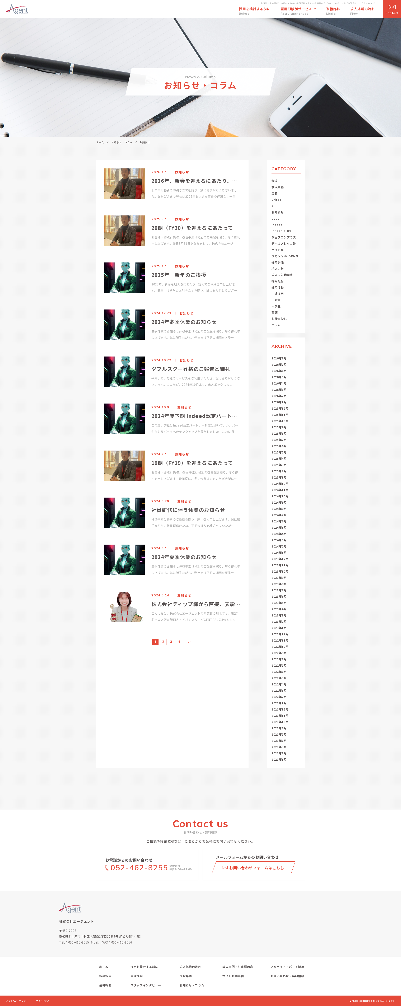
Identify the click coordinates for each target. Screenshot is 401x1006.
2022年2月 (279, 697)
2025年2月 (279, 471)
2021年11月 (280, 715)
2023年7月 (279, 590)
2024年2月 (279, 546)
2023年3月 (279, 615)
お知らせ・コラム (121, 142)
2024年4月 (279, 534)
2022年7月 (279, 665)
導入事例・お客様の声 (237, 967)
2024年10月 (280, 496)
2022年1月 (279, 703)
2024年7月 (279, 515)
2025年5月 (279, 452)
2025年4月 (279, 458)
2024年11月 (280, 490)
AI (273, 206)
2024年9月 (279, 502)
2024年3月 (279, 540)
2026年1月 (279, 402)
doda (276, 218)
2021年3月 (279, 753)
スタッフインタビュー (146, 985)
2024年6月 (279, 521)
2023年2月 (279, 621)
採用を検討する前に (144, 967)
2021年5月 (279, 747)
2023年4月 (279, 609)
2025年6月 (279, 446)
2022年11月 (280, 640)
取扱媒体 (186, 976)
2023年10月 (280, 571)
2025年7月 (279, 440)
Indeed (277, 225)
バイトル (278, 250)
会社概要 (105, 985)
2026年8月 (279, 358)
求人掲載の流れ (190, 967)
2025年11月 (280, 415)
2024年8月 (279, 509)
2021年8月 (279, 728)
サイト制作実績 (233, 976)
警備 (275, 312)
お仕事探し (279, 319)
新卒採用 (105, 976)
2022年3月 (279, 690)
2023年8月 (279, 584)
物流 (275, 181)
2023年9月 (279, 578)
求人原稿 (278, 187)
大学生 (276, 306)
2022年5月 (279, 678)
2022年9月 (279, 653)
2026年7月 (279, 364)
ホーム (100, 142)
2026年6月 (279, 371)
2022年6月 (279, 672)
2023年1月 (279, 628)
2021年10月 (280, 722)
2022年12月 (280, 634)
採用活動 (278, 287)
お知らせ (278, 212)
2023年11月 (280, 565)
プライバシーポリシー (17, 1001)
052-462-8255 (139, 867)
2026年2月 (279, 396)
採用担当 (278, 281)
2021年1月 (279, 759)
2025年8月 (279, 433)
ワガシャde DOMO (285, 256)
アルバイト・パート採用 (287, 967)
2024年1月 (279, 552)
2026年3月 (279, 389)
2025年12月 (280, 408)
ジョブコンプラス (284, 237)
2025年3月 (279, 465)
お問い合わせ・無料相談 (287, 976)
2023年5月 (279, 603)
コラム (276, 325)
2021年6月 (279, 741)
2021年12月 (280, 709)
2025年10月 (280, 421)
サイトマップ (42, 1001)
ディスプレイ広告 (284, 243)
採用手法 (278, 262)
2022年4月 (279, 684)
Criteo (277, 199)
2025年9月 (279, 427)
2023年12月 (280, 559)
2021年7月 (279, 734)
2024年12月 (280, 483)
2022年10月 (280, 646)
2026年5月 (279, 377)
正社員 (276, 300)
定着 (275, 193)
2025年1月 (279, 477)
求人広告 (278, 268)
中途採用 (278, 294)
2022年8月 (279, 659)
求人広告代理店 (282, 275)
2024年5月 (279, 527)
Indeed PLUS (281, 231)
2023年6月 (279, 596)
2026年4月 (279, 383)
